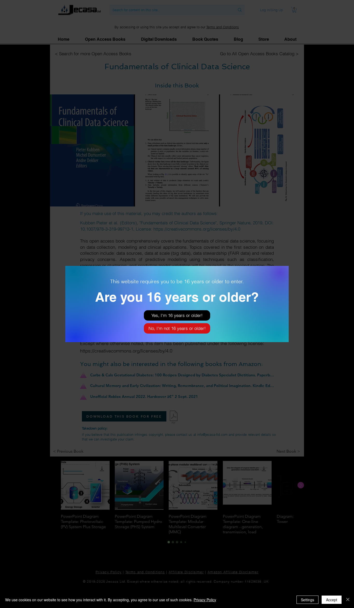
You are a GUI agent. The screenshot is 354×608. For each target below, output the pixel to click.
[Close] (348, 600)
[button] (177, 315)
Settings (307, 599)
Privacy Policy (205, 599)
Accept (331, 599)
